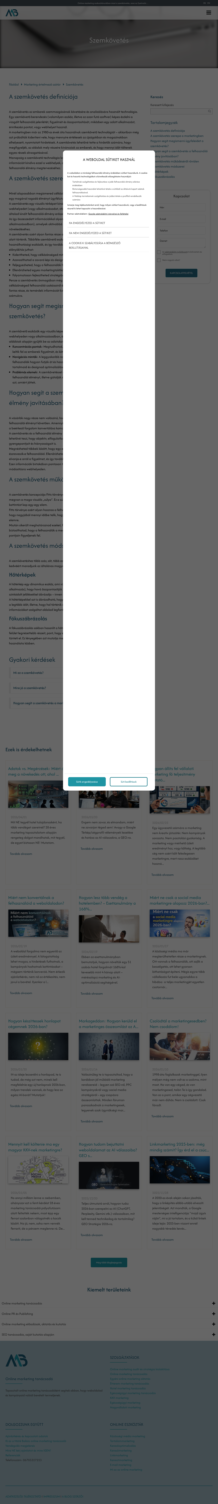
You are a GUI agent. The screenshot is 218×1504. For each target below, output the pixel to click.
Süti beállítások (129, 781)
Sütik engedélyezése (87, 781)
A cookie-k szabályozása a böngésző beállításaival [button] (94, 245)
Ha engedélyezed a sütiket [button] (87, 223)
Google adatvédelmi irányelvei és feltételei (108, 213)
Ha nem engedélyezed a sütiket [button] (90, 233)
